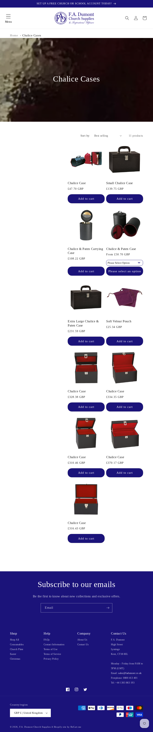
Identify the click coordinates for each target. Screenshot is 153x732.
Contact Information (54, 644)
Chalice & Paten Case (121, 249)
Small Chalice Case (119, 183)
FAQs (47, 639)
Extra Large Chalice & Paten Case (83, 323)
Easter (13, 654)
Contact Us (83, 644)
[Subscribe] (107, 607)
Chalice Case (77, 183)
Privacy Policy (51, 658)
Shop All (14, 639)
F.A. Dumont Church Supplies (35, 727)
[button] (8, 18)
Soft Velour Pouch (118, 321)
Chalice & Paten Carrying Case (85, 251)
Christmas (15, 658)
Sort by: (85, 135)
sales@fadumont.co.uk (130, 673)
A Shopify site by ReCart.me (66, 727)
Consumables (17, 644)
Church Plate (16, 649)
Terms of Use (51, 649)
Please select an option (124, 271)
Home (14, 35)
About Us (82, 639)
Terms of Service (52, 654)
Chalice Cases (31, 35)
